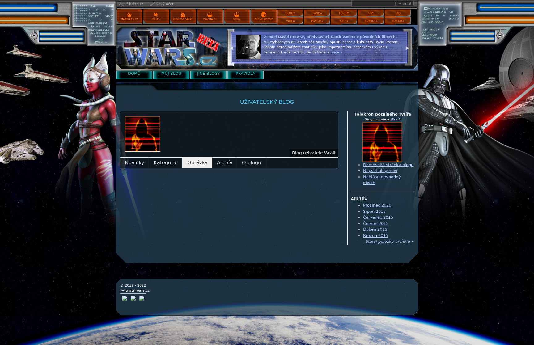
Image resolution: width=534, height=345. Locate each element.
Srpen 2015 (374, 211)
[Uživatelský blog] (170, 47)
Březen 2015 (375, 235)
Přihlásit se (134, 4)
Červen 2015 (375, 223)
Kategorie (166, 163)
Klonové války (183, 19)
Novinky (134, 163)
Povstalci (209, 19)
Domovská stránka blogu (388, 164)
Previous (231, 47)
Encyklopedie (263, 19)
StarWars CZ (129, 19)
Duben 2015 (375, 229)
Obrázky (197, 163)
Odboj (236, 19)
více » (337, 52)
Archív (224, 163)
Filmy (155, 19)
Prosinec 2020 (377, 205)
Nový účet (164, 4)
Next (408, 47)
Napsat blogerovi (380, 170)
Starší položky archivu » (390, 241)
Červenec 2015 (378, 217)
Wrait (395, 119)
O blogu (251, 163)
